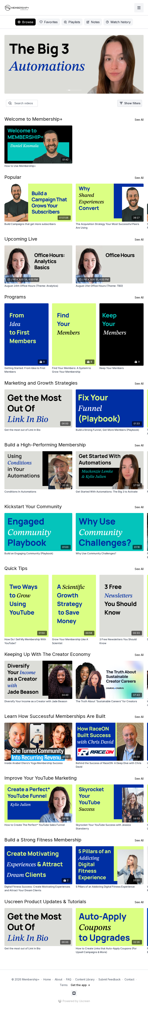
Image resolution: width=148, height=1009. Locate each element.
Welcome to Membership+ (33, 119)
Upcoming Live (20, 239)
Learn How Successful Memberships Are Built (54, 716)
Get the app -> (80, 985)
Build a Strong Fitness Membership (42, 840)
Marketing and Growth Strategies (40, 383)
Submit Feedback (109, 979)
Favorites (51, 22)
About (58, 979)
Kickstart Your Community (33, 506)
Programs (15, 297)
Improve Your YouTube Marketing (40, 778)
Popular (12, 177)
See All (139, 119)
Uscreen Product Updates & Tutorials (45, 901)
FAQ (68, 979)
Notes (95, 22)
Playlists (74, 22)
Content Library (85, 979)
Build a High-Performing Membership (45, 445)
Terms (64, 985)
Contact (129, 979)
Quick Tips (15, 568)
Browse (27, 22)
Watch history (120, 22)
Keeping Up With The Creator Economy (47, 654)
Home (47, 979)
